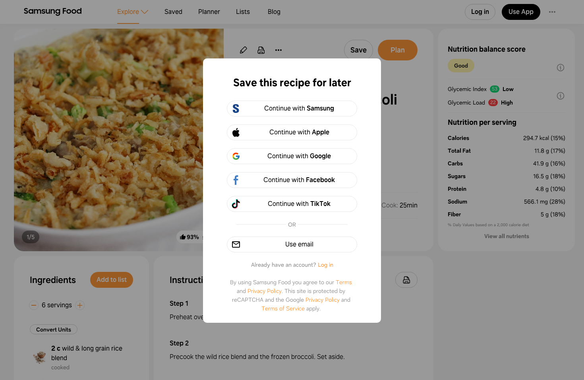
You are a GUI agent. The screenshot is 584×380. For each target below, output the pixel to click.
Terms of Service (283, 308)
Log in (325, 264)
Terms (344, 282)
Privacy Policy (265, 291)
